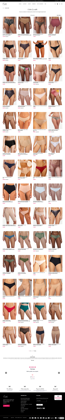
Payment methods (23, 401)
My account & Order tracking (25, 398)
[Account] (59, 3)
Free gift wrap (23, 405)
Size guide (22, 407)
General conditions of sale (18, 417)
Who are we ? (23, 410)
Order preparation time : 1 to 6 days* (26, 404)
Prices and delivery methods (25, 399)
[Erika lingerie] (5, 3)
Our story (22, 411)
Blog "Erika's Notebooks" (24, 408)
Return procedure (23, 402)
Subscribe (39, 404)
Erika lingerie (6, 417)
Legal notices (12, 417)
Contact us (4, 403)
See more (32, 360)
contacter (6, 405)
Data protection (25, 417)
